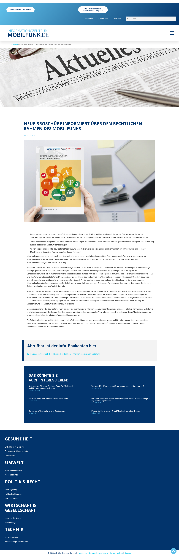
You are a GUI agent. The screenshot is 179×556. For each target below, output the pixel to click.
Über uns (117, 19)
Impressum (82, 553)
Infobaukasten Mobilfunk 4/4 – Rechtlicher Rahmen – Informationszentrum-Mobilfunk (63, 354)
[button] (172, 33)
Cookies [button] (128, 553)
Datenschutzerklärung (98, 553)
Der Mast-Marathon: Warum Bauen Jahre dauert (49, 399)
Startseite (14, 44)
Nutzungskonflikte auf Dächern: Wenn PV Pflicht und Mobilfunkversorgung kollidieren (51, 387)
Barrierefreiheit (116, 553)
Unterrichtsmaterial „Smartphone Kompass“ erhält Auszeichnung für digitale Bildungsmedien (120, 400)
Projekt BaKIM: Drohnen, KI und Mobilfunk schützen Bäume (115, 411)
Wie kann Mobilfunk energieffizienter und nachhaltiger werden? (117, 386)
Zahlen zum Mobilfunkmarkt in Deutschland (47, 411)
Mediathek (103, 19)
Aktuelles (89, 19)
